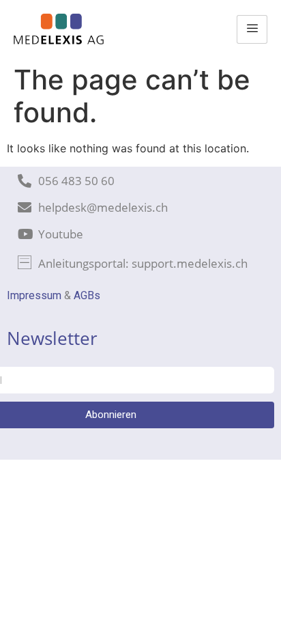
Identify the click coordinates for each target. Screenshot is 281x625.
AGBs (87, 295)
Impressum (34, 295)
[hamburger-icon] (252, 29)
